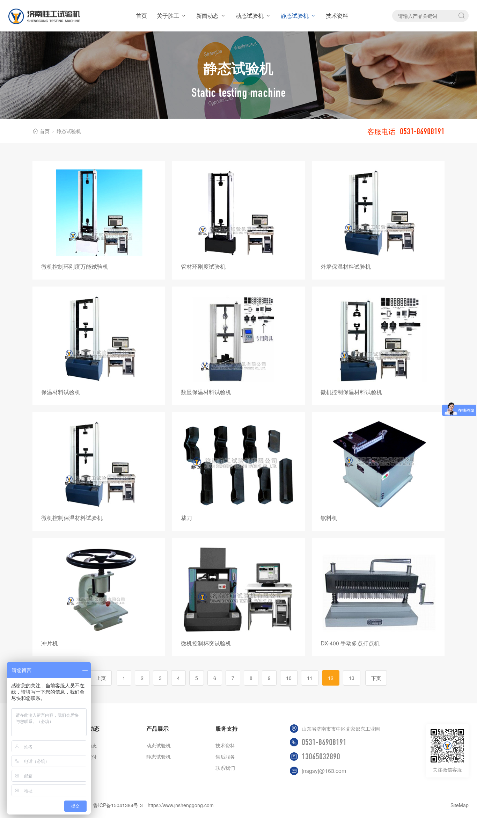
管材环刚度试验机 (203, 266)
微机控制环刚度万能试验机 (74, 266)
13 (351, 677)
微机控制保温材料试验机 (351, 392)
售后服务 (225, 756)
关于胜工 (168, 16)
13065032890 (321, 756)
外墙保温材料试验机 (346, 266)
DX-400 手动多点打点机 (350, 643)
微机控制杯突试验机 (206, 643)
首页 (141, 16)
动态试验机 (250, 16)
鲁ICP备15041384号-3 (118, 805)
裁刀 (186, 518)
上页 (101, 677)
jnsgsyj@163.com (324, 771)
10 (289, 677)
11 (310, 677)
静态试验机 (295, 16)
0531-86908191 (324, 742)
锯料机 (329, 518)
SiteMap (459, 805)
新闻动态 (207, 16)
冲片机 (49, 643)
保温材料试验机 (60, 392)
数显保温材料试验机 (206, 392)
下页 (376, 677)
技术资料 (337, 16)
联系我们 (225, 767)
